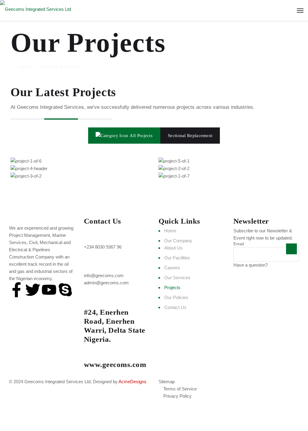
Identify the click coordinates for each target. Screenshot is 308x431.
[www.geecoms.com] (91, 351)
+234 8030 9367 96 (103, 246)
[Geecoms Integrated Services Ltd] (154, 9)
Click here (279, 264)
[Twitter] (32, 289)
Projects (172, 287)
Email (238, 244)
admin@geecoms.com (106, 282)
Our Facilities (177, 257)
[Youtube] (49, 289)
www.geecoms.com (115, 364)
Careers (172, 267)
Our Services (177, 277)
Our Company (178, 240)
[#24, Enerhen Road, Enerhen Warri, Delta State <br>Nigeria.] (91, 299)
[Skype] (65, 289)
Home (26, 67)
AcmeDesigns (132, 381)
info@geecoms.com (104, 275)
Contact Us (175, 307)
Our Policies (176, 297)
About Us (173, 247)
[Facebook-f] (16, 289)
